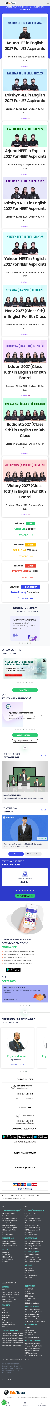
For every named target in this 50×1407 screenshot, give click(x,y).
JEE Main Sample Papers (33, 1319)
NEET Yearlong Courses (32, 1218)
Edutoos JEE (6, 1252)
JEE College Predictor (32, 1303)
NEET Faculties (29, 1270)
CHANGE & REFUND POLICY (18, 1195)
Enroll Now (15, 854)
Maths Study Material (32, 1314)
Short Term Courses (8, 1223)
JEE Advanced (29, 1293)
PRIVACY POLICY (7, 1199)
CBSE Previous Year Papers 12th (12, 1345)
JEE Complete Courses (9, 1220)
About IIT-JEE (29, 1289)
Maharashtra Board (8, 1324)
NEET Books (28, 1232)
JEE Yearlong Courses (9, 1218)
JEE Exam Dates (30, 1298)
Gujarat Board (7, 1322)
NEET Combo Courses (32, 1254)
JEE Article (28, 1300)
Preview (41, 838)
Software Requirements (25, 1142)
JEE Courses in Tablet (9, 1230)
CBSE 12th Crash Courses (10, 1292)
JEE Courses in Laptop (9, 1227)
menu (2, 3)
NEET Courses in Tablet (32, 1230)
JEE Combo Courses (8, 1213)
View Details (9, 999)
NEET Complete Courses (33, 1220)
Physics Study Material (32, 1309)
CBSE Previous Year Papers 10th (12, 1343)
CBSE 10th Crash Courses (10, 1294)
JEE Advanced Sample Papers (35, 1321)
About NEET (28, 1327)
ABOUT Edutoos (24, 735)
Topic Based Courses (9, 1225)
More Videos (34, 854)
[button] (19, 643)
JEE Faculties (6, 1254)
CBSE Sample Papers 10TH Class (12, 1335)
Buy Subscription (7, 1216)
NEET (26, 1206)
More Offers (23, 690)
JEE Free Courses (7, 1234)
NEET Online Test (30, 1273)
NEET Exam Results (31, 1275)
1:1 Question (29, 1098)
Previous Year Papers (32, 1316)
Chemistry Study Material (33, 1312)
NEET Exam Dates (30, 1332)
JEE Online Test (7, 1257)
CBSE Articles (6, 1327)
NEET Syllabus (29, 1330)
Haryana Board (7, 1320)
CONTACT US (17, 1199)
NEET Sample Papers (31, 1353)
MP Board (5, 1317)
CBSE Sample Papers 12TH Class (12, 1340)
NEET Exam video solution (33, 1355)
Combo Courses (30, 1213)
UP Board (5, 1313)
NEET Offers (28, 1277)
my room (48, 3)
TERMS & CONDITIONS (33, 1195)
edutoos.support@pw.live (25, 1123)
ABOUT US (5, 1195)
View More (24, 66)
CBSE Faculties (7, 1301)
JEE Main (27, 1291)
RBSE (3, 1310)
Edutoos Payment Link (25, 1168)
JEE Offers (5, 1261)
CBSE (3, 1308)
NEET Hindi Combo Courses (34, 1241)
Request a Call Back (25, 741)
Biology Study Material (32, 1348)
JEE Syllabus (29, 1296)
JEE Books (5, 1232)
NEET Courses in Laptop (32, 1227)
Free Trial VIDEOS (26, 896)
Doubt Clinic (6, 1379)
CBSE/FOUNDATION (9, 1283)
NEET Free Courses (31, 1234)
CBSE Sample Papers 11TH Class (12, 1338)
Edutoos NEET (29, 1268)
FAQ (17, 1098)
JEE (3, 1206)
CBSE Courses (6, 1290)
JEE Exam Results (7, 1259)
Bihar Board (6, 1315)
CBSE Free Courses (8, 1297)
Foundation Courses (9, 1299)
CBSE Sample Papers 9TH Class (12, 1333)
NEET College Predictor (32, 1337)
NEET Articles (29, 1335)
